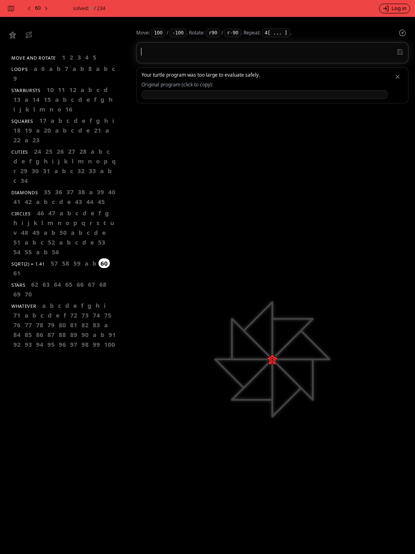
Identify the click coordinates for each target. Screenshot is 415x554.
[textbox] (272, 52)
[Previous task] (29, 8)
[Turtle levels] (29, 35)
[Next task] (47, 8)
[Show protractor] (402, 33)
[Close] (397, 76)
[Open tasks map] (10, 8)
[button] (264, 94)
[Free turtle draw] (12, 35)
